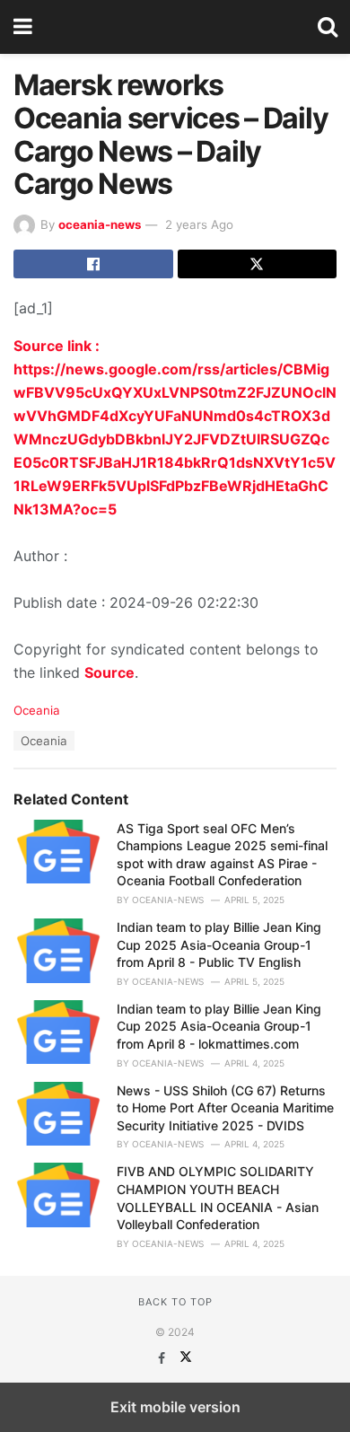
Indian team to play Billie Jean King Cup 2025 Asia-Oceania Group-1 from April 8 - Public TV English (219, 944)
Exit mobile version (175, 1407)
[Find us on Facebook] (163, 1358)
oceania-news (99, 224)
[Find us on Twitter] (185, 1358)
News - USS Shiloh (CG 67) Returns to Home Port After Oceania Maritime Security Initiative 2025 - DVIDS (225, 1108)
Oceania (36, 710)
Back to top (175, 1302)
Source (109, 672)
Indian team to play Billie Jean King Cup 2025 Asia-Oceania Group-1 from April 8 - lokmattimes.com (219, 1026)
